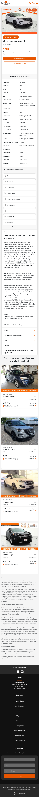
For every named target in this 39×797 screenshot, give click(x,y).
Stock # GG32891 (7, 500)
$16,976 (6, 403)
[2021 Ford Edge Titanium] (19, 536)
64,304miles (32, 557)
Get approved (19, 726)
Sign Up (19, 776)
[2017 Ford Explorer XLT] (19, 378)
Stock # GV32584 (7, 552)
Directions (19, 721)
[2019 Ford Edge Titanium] (19, 484)
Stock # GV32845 (7, 394)
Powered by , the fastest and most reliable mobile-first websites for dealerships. (19, 788)
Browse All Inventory (19, 58)
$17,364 (6, 456)
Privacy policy (19, 735)
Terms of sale (19, 701)
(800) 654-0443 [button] (21, 688)
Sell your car (19, 716)
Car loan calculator (19, 731)
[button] (30, 3)
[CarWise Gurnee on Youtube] (22, 671)
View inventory (19, 706)
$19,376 (6, 561)
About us (19, 711)
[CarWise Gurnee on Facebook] (17, 671)
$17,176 (6, 509)
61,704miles (32, 399)
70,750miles (32, 504)
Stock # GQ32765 (7, 447)
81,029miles (32, 452)
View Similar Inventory (19, 63)
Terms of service (19, 740)
